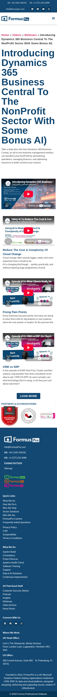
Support (7, 570)
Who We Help (9, 508)
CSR (5, 531)
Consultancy (9, 555)
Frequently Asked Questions (16, 522)
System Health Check (13, 562)
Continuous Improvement (15, 577)
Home (5, 35)
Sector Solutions (11, 511)
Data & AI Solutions (12, 573)
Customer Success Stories (16, 591)
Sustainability (9, 534)
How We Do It (9, 504)
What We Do (9, 501)
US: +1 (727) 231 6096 (39, 3)
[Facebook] (38, 9)
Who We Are (9, 515)
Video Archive (9, 605)
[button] (53, 18)
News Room (9, 609)
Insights (6, 598)
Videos (16, 35)
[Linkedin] (32, 9)
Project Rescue (10, 559)
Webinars (30, 35)
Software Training (11, 566)
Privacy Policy (10, 527)
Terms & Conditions (12, 538)
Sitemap (8, 468)
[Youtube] (43, 9)
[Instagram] (49, 9)
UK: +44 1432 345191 (17, 3)
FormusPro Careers (12, 519)
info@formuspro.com (15, 9)
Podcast (7, 594)
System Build (9, 552)
